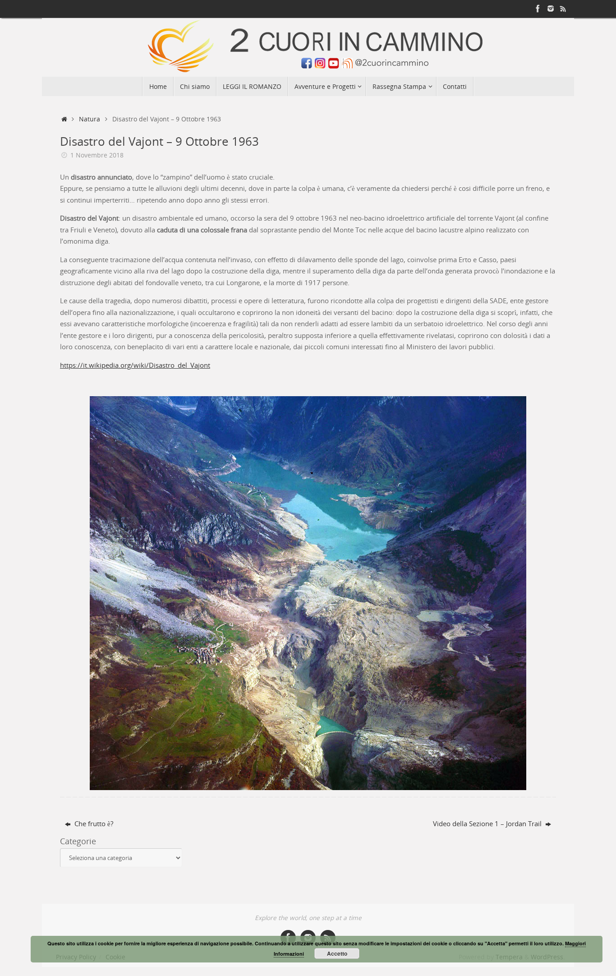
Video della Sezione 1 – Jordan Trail (488, 823)
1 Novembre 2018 (97, 155)
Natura (89, 119)
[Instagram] (550, 8)
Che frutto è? (93, 823)
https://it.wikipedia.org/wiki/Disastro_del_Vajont (135, 365)
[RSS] (563, 8)
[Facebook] (538, 8)
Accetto (337, 953)
